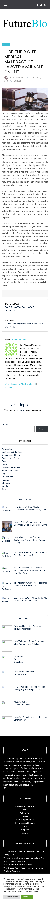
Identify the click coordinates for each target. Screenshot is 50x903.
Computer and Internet (12, 455)
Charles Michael (17, 77)
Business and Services (12, 451)
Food (4, 464)
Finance (5, 461)
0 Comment (17, 81)
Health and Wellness (11, 467)
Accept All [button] (27, 896)
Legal (5, 44)
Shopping (6, 482)
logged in (20, 410)
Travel (5, 489)
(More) (6, 788)
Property (6, 479)
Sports (5, 485)
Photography (7, 476)
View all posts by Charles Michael (20, 384)
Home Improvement (11, 470)
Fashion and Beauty (11, 458)
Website (8, 387)
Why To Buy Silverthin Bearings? (18, 864)
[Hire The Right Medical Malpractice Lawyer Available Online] (25, 99)
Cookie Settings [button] (11, 896)
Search (5, 424)
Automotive (7, 448)
